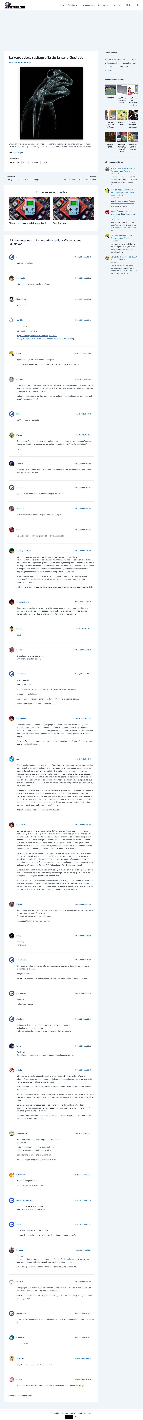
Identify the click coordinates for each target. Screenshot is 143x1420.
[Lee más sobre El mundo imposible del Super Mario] (29, 208)
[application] (78, 5)
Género (117, 5)
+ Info (76, 1417)
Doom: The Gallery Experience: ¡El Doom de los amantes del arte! (123, 192)
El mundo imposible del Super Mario (28, 223)
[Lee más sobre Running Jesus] (73, 208)
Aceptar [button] (69, 1417)
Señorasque (18, 152)
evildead (20, 509)
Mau (112, 190)
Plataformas (103, 5)
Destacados (87, 5)
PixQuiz (129, 5)
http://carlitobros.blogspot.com (30, 1185)
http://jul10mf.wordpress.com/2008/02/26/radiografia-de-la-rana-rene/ (47, 689)
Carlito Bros (21, 1175)
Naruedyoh (21, 299)
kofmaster (20, 1250)
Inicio (62, 5)
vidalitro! (20, 1358)
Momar (19, 435)
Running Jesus (60, 223)
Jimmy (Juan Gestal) (119, 211)
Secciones (72, 5)
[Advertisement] (71, 27)
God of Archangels (24, 1200)
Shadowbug (21, 1133)
